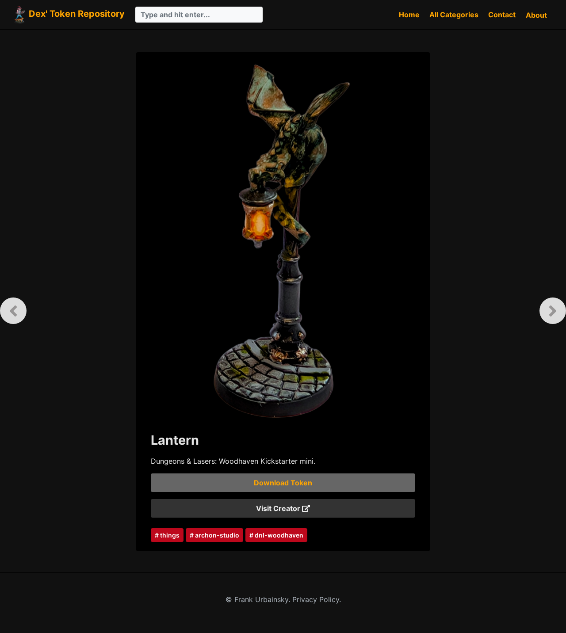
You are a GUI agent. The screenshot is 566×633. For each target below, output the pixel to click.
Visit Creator (279, 508)
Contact (502, 14)
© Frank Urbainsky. (259, 599)
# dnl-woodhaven (276, 535)
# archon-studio (214, 535)
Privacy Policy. (316, 599)
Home (409, 14)
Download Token (283, 482)
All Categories (453, 14)
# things (167, 535)
